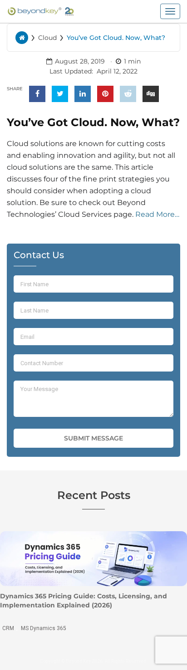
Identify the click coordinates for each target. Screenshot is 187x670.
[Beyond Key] (41, 10)
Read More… (157, 214)
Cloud (47, 38)
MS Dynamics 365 (43, 628)
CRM (8, 628)
